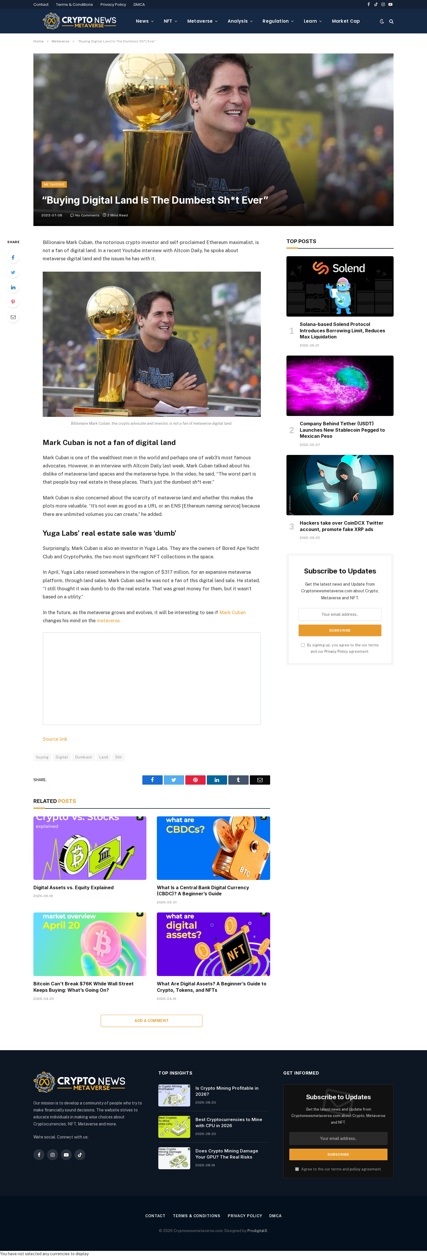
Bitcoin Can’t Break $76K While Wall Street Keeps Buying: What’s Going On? (83, 987)
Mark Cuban (232, 612)
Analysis (238, 21)
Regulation (276, 21)
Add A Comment (151, 1020)
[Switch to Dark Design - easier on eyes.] (381, 21)
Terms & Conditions (74, 4)
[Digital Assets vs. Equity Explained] (89, 848)
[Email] (13, 316)
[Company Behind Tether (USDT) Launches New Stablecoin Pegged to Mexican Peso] (340, 386)
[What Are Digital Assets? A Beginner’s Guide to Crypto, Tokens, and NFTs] (213, 944)
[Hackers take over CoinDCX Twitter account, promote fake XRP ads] (340, 485)
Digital (62, 757)
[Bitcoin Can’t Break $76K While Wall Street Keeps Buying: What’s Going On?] (89, 944)
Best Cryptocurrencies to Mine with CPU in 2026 (228, 1122)
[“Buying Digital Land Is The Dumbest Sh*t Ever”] (213, 139)
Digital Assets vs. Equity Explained (73, 887)
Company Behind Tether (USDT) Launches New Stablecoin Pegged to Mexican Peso (342, 430)
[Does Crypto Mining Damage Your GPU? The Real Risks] (174, 1158)
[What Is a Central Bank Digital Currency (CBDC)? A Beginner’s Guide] (213, 848)
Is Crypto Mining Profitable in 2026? (227, 1091)
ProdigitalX (257, 1231)
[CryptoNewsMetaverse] (80, 21)
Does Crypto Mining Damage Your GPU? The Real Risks (226, 1154)
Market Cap (346, 21)
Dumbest (83, 757)
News (142, 21)
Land (103, 757)
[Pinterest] (13, 302)
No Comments (87, 215)
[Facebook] (13, 257)
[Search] (391, 21)
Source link (55, 739)
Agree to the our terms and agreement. (341, 1169)
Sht (118, 757)
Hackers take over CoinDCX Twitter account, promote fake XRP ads (341, 526)
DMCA (139, 4)
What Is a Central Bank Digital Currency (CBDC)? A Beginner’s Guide (203, 891)
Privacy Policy (113, 4)
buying (42, 757)
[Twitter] (13, 272)
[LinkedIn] (13, 287)
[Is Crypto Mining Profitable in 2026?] (174, 1095)
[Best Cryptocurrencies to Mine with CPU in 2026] (174, 1127)
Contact (41, 4)
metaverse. (109, 620)
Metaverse (200, 21)
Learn (310, 21)
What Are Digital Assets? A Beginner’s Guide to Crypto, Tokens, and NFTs (211, 987)
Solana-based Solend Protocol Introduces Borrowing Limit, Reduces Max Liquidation (342, 330)
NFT (168, 21)
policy (355, 1169)
